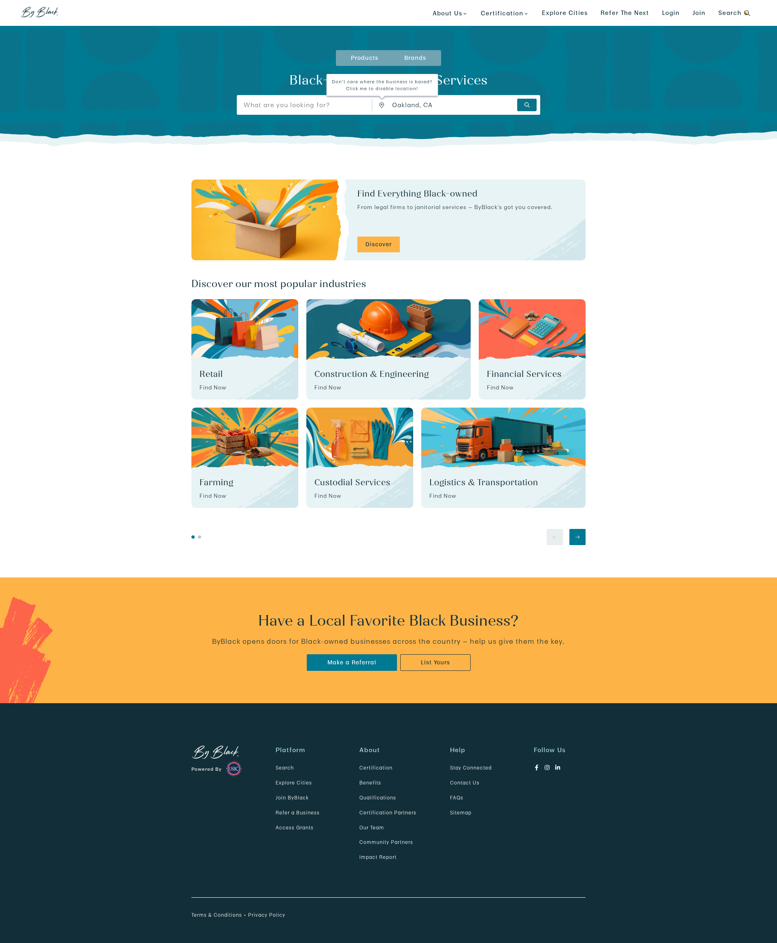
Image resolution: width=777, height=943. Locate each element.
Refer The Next (625, 12)
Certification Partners (387, 812)
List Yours (435, 662)
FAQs (456, 797)
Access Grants (295, 827)
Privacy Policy (266, 914)
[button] (382, 105)
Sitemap (460, 812)
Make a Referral (351, 662)
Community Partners (386, 842)
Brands (415, 58)
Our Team (371, 827)
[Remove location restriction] (383, 105)
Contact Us (465, 782)
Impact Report (378, 857)
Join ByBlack (292, 797)
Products (364, 58)
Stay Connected (471, 767)
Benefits (370, 782)
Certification (376, 767)
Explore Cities (565, 12)
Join (698, 12)
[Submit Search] (527, 105)
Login (670, 12)
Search (285, 767)
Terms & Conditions (216, 914)
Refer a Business (298, 812)
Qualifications (377, 797)
